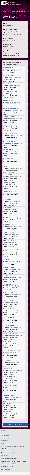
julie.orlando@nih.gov (13, 302)
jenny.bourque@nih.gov (14, 102)
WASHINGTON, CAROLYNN (11, 385)
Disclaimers (4, 441)
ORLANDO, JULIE (8, 300)
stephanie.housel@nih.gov (15, 193)
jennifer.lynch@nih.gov (14, 243)
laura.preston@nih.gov (14, 327)
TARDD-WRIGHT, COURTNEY (12, 350)
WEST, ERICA (7, 404)
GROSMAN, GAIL (8, 158)
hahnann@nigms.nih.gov (14, 168)
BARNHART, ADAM (9, 67)
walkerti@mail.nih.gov (13, 379)
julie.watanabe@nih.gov (14, 397)
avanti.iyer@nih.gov (13, 210)
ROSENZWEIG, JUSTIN (10, 334)
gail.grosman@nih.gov (14, 160)
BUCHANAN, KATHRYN (10, 108)
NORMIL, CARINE (8, 292)
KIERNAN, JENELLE (8, 224)
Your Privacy (5, 435)
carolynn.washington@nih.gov (12, 389)
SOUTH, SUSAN (8, 342)
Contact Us (4, 433)
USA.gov (4, 455)
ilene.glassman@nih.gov (14, 143)
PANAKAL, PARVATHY (10, 309)
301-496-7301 (6, 470)
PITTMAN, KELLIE (8, 317)
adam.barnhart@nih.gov (14, 69)
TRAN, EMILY (7, 360)
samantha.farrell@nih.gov (14, 135)
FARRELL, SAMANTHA (10, 133)
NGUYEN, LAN (7, 276)
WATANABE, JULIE (8, 395)
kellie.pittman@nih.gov (14, 319)
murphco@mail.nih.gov (14, 269)
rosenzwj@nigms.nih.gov (14, 336)
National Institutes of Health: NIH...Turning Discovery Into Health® (13, 452)
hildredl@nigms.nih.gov (14, 177)
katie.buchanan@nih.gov (14, 110)
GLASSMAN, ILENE (9, 141)
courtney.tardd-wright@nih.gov (9, 353)
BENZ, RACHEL (7, 84)
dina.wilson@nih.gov (13, 414)
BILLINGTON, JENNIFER (10, 92)
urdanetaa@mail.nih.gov (14, 370)
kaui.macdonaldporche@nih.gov (12, 253)
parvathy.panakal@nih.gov (15, 311)
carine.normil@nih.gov (14, 294)
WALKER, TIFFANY (9, 377)
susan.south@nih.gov (13, 344)
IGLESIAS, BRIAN (8, 199)
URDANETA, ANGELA (9, 369)
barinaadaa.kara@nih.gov (14, 218)
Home (3, 430)
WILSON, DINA (7, 412)
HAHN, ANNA (7, 166)
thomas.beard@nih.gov (14, 77)
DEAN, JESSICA (7, 125)
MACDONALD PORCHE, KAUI (12, 249)
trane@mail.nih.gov (13, 362)
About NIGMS (16, 11)
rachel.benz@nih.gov (13, 86)
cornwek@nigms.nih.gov (14, 119)
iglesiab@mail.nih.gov (13, 201)
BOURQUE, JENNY (8, 100)
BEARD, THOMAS (8, 75)
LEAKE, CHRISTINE (8, 232)
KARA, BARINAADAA (9, 216)
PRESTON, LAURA (8, 325)
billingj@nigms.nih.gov (14, 94)
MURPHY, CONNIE (8, 267)
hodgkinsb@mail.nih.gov (14, 185)
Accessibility (5, 438)
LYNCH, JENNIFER (8, 241)
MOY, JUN (6, 259)
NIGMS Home (6, 11)
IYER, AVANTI (7, 208)
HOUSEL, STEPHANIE (9, 191)
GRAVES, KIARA (8, 150)
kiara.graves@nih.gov (13, 152)
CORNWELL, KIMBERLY (10, 117)
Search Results (15, 13)
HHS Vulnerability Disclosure (9, 458)
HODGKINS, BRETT (9, 183)
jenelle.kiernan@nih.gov (14, 226)
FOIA (2, 443)
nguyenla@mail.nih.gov (14, 278)
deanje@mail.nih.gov (13, 127)
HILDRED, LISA (7, 175)
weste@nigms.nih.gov (13, 405)
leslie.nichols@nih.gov (13, 286)
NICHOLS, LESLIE (8, 284)
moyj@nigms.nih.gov (13, 261)
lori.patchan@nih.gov (9, 40)
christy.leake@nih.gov (13, 234)
